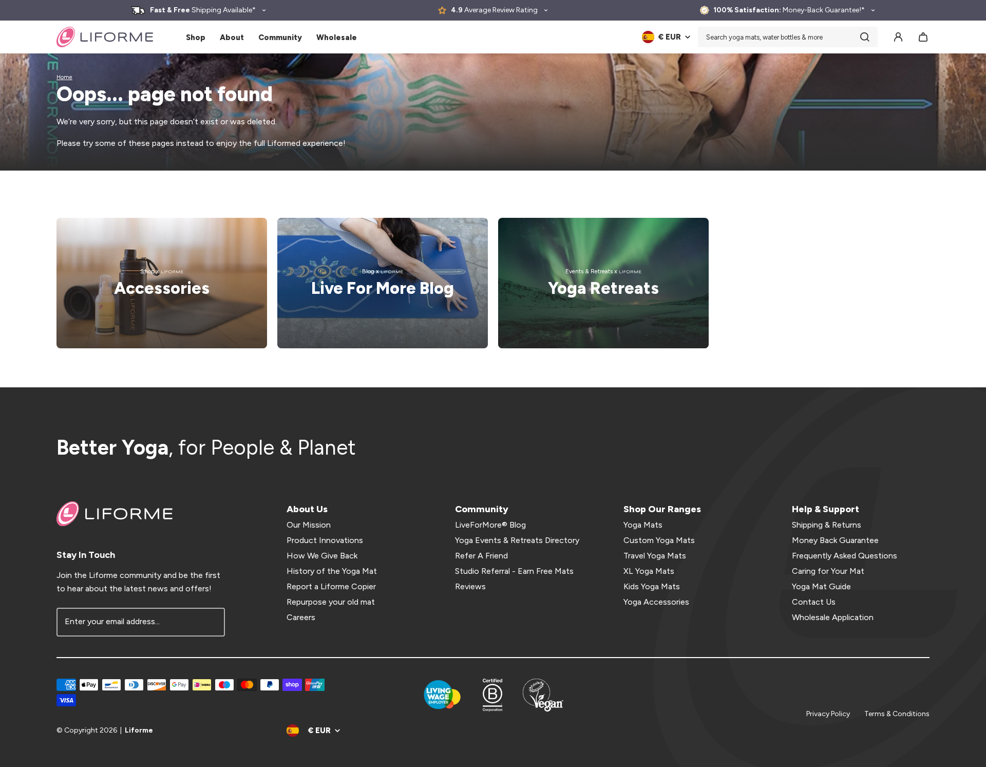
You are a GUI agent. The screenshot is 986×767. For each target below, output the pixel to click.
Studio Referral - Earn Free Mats (514, 571)
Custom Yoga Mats (659, 540)
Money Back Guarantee (835, 540)
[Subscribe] (210, 622)
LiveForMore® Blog (490, 525)
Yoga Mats (642, 525)
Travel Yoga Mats (654, 555)
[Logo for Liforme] (104, 37)
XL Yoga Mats (648, 571)
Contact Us (814, 602)
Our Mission (309, 525)
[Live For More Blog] (382, 283)
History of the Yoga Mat (332, 571)
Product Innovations (325, 540)
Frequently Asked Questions (844, 555)
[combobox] (788, 37)
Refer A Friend (481, 555)
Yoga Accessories (656, 602)
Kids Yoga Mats (651, 586)
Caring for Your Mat (828, 571)
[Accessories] (161, 283)
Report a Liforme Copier (331, 586)
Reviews (470, 586)
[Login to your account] (898, 37)
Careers (301, 617)
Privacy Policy (828, 713)
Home (64, 77)
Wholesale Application (833, 617)
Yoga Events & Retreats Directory (517, 540)
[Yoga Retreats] (603, 283)
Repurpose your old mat (331, 602)
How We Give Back (322, 555)
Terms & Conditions (897, 713)
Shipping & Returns (826, 525)
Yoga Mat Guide (821, 586)
